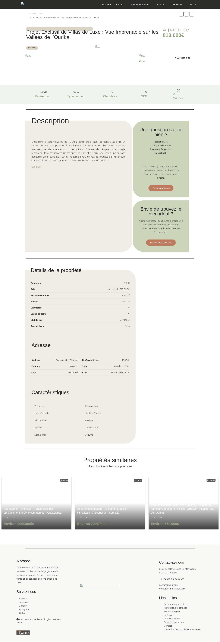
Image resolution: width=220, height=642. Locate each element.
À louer (64, 480)
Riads (160, 4)
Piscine (38, 428)
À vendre (211, 480)
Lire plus (36, 167)
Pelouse (89, 420)
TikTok (22, 613)
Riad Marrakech (172, 619)
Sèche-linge (40, 435)
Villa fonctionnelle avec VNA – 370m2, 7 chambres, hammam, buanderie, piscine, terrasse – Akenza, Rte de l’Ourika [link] (182, 508)
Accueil (106, 4)
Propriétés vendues (174, 622)
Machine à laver (93, 413)
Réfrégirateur (91, 428)
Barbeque (39, 406)
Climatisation (91, 406)
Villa (41, 14)
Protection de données (175, 608)
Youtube (23, 598)
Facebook (24, 602)
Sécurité (89, 435)
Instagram (24, 609)
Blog (193, 4)
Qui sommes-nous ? (174, 604)
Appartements (140, 4)
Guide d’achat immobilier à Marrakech (183, 629)
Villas (120, 4)
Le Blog (168, 615)
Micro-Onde (40, 420)
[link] (36, 502)
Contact (168, 626)
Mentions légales (172, 611)
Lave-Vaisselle (41, 413)
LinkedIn (23, 606)
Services (177, 4)
